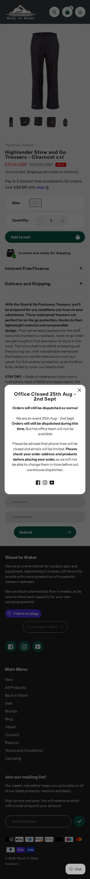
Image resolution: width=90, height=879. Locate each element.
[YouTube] (52, 482)
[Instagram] (45, 482)
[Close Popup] (79, 390)
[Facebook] (38, 482)
